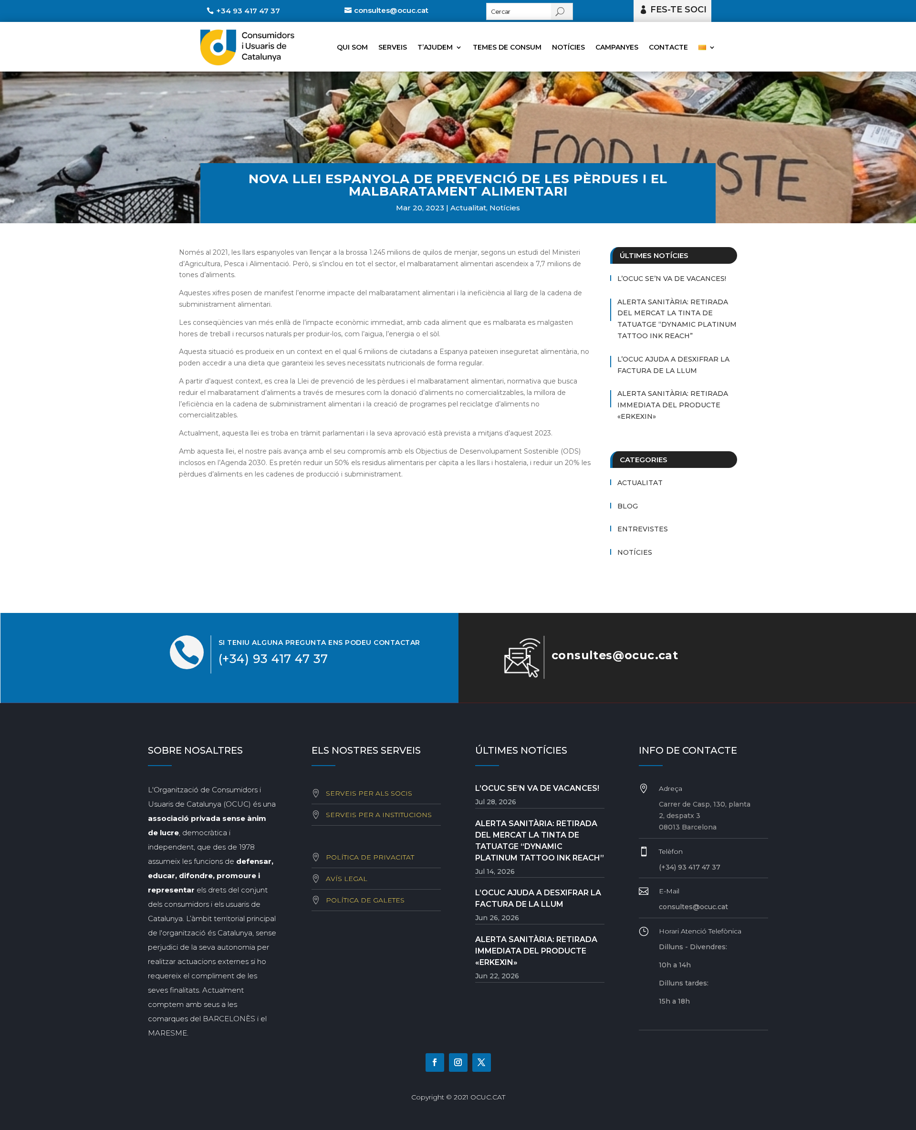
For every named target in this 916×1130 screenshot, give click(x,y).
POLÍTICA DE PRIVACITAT (370, 857)
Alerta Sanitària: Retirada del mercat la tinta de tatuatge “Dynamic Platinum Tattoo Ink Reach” (677, 319)
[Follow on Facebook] (435, 1062)
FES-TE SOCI (678, 9)
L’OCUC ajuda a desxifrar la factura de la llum (673, 365)
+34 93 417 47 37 (248, 10)
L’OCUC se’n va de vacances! (671, 278)
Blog (627, 506)
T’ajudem (435, 47)
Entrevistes (642, 529)
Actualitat (468, 207)
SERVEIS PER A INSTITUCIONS (379, 814)
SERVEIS (392, 47)
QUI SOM (352, 47)
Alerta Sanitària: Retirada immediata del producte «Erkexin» (672, 405)
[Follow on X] (481, 1062)
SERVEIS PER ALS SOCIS (369, 793)
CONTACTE (668, 47)
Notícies (568, 47)
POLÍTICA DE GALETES (365, 900)
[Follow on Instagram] (458, 1062)
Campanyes (616, 47)
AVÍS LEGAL (346, 878)
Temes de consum (507, 47)
